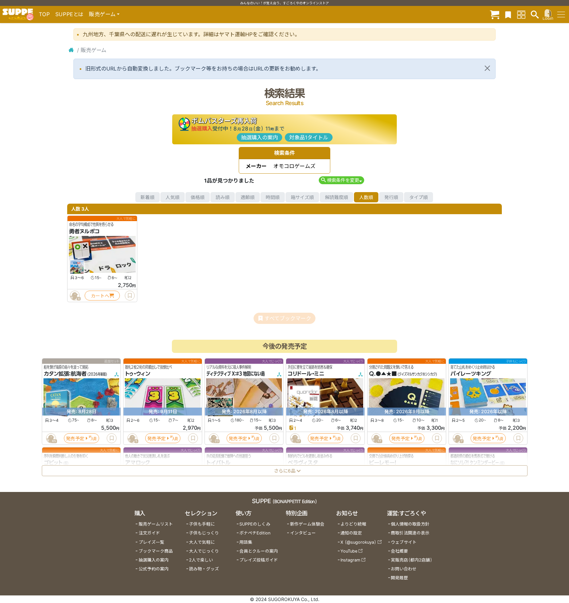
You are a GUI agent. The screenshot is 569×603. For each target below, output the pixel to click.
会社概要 (399, 551)
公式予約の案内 (154, 568)
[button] (341, 180)
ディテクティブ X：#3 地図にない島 (235, 374)
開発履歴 (399, 577)
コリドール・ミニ (306, 374)
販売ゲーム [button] (102, 14)
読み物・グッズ (204, 568)
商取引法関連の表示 (410, 533)
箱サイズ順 (302, 197)
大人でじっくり (204, 551)
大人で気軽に (202, 542)
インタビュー (303, 533)
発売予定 (75, 438)
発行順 (391, 197)
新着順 (147, 197)
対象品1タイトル (308, 137)
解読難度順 (336, 197)
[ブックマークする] (130, 296)
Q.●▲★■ (383, 374)
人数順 (366, 197)
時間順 (273, 197)
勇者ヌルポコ (84, 231)
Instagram (350, 560)
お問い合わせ (404, 568)
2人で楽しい (201, 560)
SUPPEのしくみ (254, 524)
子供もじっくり (204, 533)
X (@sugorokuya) (358, 542)
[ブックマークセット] (508, 14)
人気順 (172, 197)
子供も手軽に (202, 524)
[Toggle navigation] (561, 14)
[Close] (487, 68)
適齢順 (248, 197)
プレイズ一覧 (151, 542)
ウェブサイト (404, 542)
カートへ (100, 296)
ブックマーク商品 (156, 551)
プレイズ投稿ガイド (258, 560)
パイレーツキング (470, 374)
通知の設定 (351, 533)
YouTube (348, 551)
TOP (44, 14)
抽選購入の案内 (259, 137)
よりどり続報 (353, 524)
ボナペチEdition (254, 533)
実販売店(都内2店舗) (411, 560)
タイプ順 (418, 197)
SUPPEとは (69, 14)
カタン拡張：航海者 (65, 374)
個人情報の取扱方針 (410, 524)
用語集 (245, 542)
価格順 (197, 197)
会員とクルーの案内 (258, 551)
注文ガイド (149, 533)
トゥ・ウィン (137, 374)
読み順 (223, 197)
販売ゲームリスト (156, 524)
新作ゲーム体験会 (307, 524)
